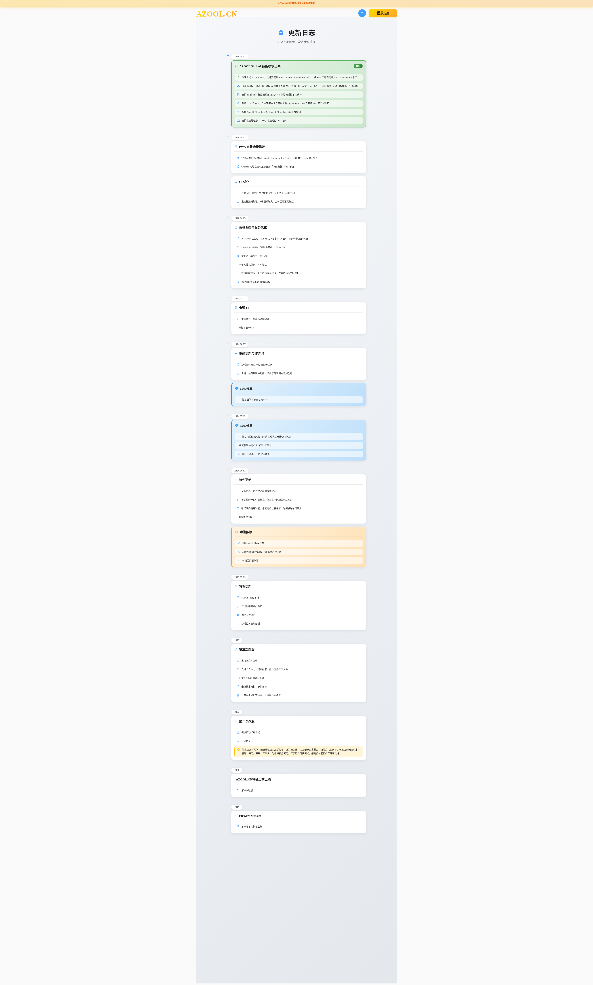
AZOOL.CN (216, 14)
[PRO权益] (362, 13)
